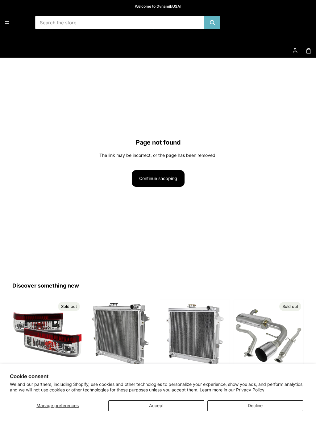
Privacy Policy (250, 389)
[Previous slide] (19, 334)
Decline (255, 405)
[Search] (212, 22)
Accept (156, 405)
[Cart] (308, 51)
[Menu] (7, 22)
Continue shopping (158, 178)
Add (225, 359)
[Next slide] (75, 334)
